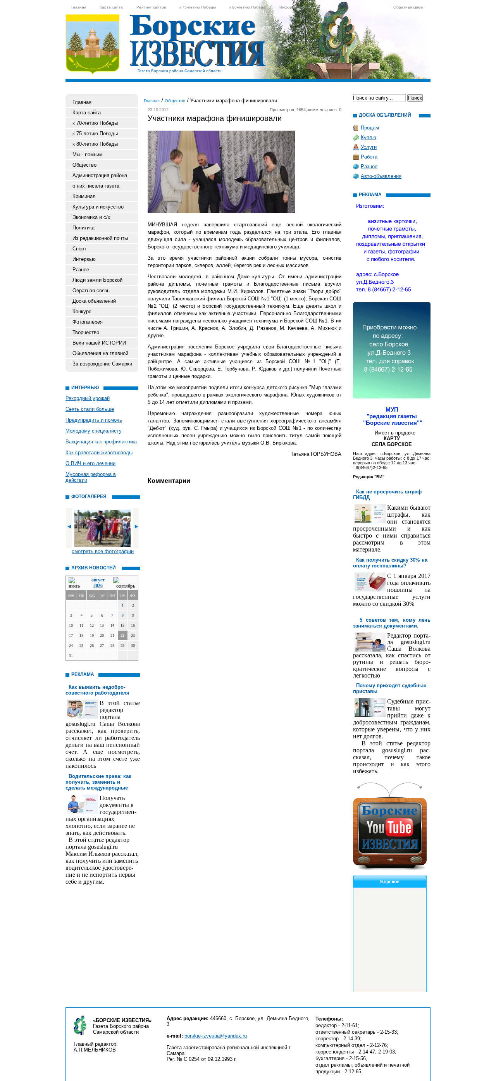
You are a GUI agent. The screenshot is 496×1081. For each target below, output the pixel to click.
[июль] (76, 583)
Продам (370, 128)
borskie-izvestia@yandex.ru (215, 1036)
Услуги (369, 147)
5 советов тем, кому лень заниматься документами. (392, 623)
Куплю (368, 137)
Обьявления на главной (100, 353)
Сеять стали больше (89, 409)
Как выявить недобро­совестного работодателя (97, 690)
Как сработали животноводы (99, 452)
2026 (98, 585)
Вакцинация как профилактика (101, 442)
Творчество (85, 332)
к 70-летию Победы (95, 123)
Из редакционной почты (100, 238)
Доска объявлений (94, 301)
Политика (83, 228)
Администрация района (99, 175)
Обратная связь (408, 7)
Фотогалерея (87, 322)
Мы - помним (87, 154)
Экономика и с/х (91, 217)
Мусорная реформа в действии (90, 477)
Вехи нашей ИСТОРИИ (99, 343)
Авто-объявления (381, 176)
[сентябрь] (124, 583)
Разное (80, 269)
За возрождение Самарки (102, 364)
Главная (78, 7)
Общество (84, 165)
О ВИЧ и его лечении (90, 463)
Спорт (79, 249)
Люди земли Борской (97, 280)
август (98, 580)
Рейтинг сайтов (151, 7)
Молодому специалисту (93, 431)
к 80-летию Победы (247, 7)
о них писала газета (95, 186)
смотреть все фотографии (103, 551)
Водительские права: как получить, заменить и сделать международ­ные (98, 782)
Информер (289, 7)
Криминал (84, 196)
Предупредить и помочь (93, 420)
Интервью (84, 259)
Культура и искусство (98, 207)
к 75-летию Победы (197, 7)
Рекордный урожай (87, 398)
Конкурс (81, 311)
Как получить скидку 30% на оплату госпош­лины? (390, 563)
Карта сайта (111, 7)
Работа (369, 157)
